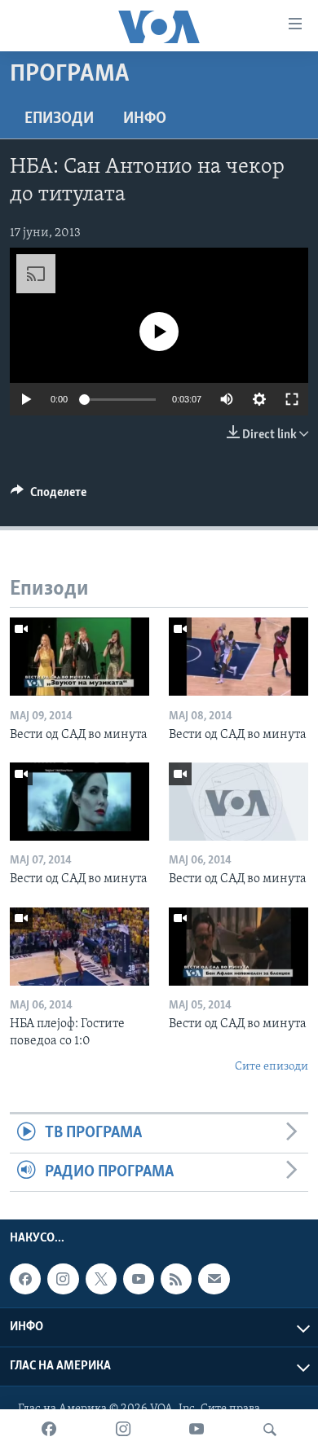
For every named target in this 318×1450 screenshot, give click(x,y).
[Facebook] (49, 1429)
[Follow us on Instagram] (62, 1278)
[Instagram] (123, 1429)
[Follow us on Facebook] (25, 1278)
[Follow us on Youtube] (138, 1278)
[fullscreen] (292, 399)
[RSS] (176, 1278)
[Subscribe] (213, 1278)
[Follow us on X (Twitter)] (101, 1278)
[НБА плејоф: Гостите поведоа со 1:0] (79, 946)
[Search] (269, 1429)
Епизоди (59, 119)
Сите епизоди (271, 1067)
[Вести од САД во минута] (79, 656)
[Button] (48, 496)
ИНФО (144, 119)
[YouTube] (196, 1429)
